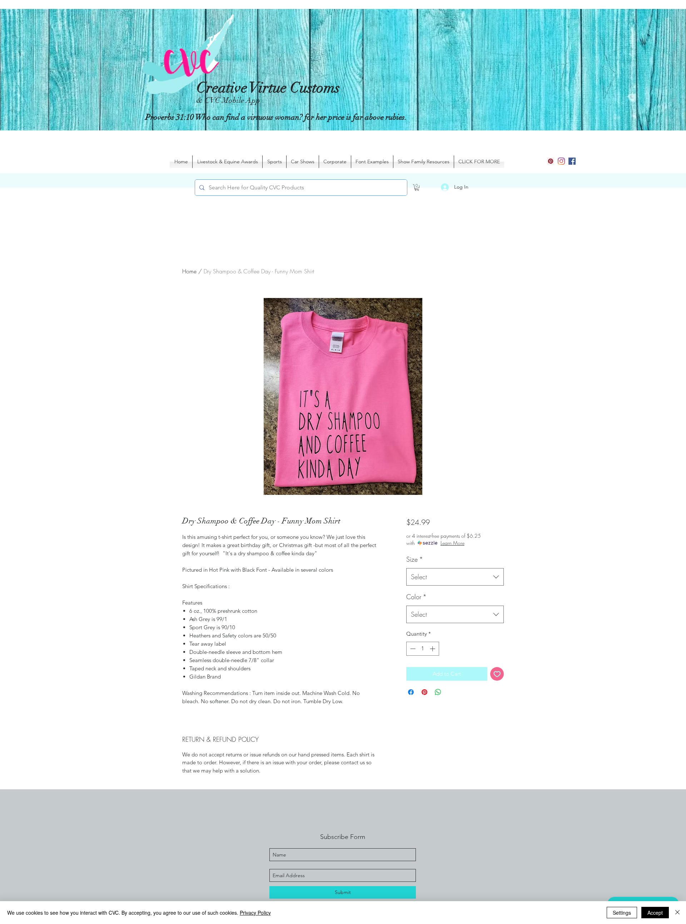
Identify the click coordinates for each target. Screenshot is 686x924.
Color (416, 596)
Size (414, 559)
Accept (655, 912)
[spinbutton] (422, 648)
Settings (622, 912)
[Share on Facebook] (411, 692)
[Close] (677, 912)
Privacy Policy (255, 912)
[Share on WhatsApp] (438, 692)
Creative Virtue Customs (268, 88)
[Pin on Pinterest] (424, 692)
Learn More (452, 543)
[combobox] (455, 577)
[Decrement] (412, 648)
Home (189, 271)
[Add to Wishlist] (497, 674)
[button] (417, 187)
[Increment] (433, 648)
